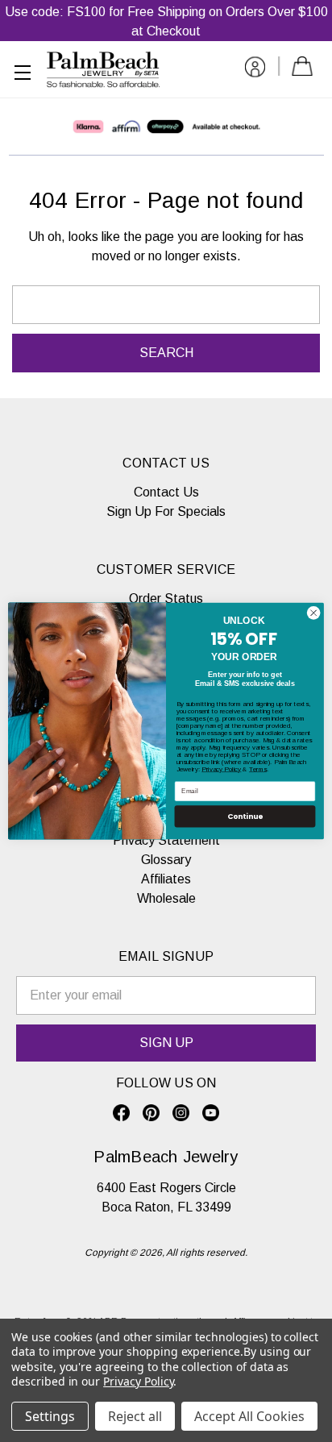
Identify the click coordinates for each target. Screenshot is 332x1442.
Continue (245, 816)
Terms (258, 769)
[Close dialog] (313, 613)
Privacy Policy (221, 769)
